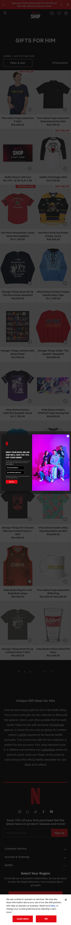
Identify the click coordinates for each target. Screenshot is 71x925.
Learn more (22, 918)
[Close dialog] (68, 436)
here (53, 905)
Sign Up (11, 481)
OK (46, 918)
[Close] (65, 899)
